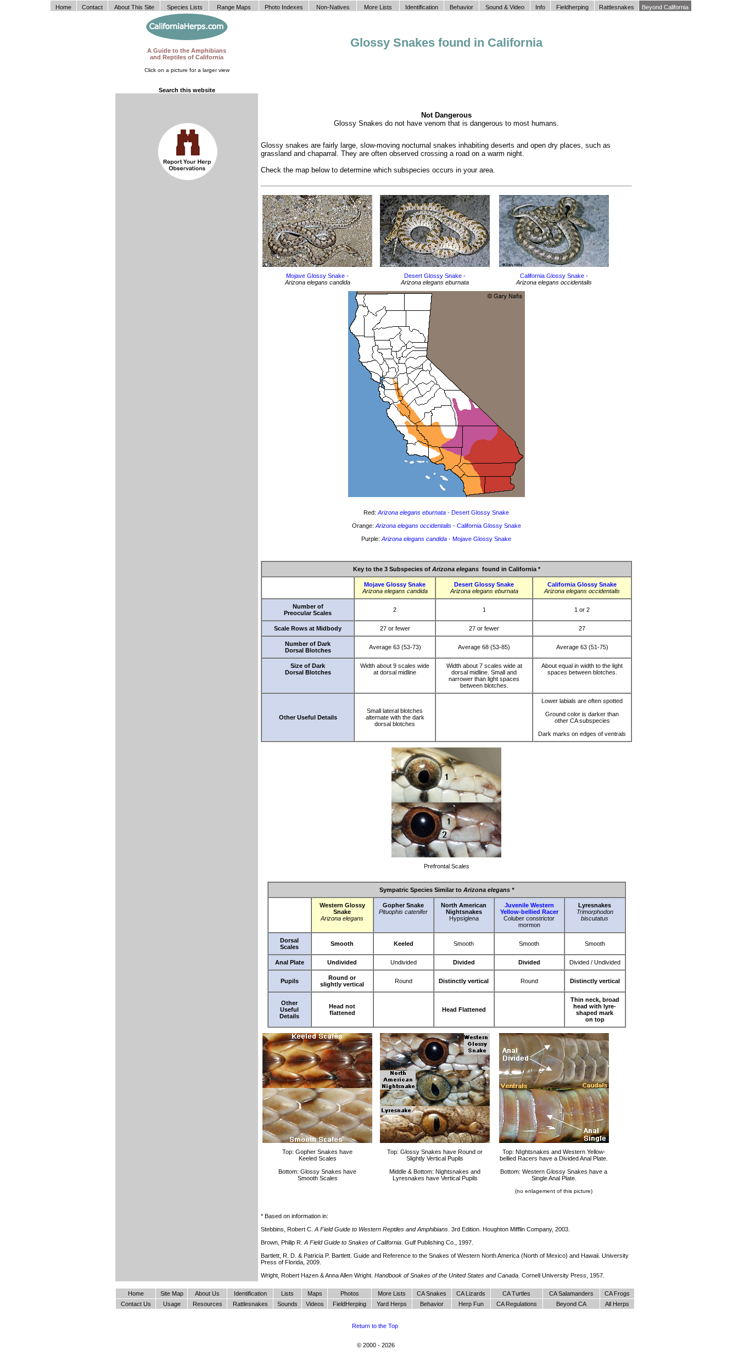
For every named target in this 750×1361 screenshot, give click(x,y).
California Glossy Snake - (554, 275)
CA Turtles (516, 1293)
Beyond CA (571, 1304)
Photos (349, 1293)
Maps (314, 1293)
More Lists (392, 1293)
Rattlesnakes (250, 1304)
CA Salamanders (571, 1293)
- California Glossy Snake (448, 525)
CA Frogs (617, 1293)
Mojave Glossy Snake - (317, 275)
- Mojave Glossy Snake (446, 539)
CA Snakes (431, 1293)
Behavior (432, 1304)
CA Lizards (470, 1293)
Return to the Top (375, 1326)
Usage (172, 1304)
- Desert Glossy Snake (443, 512)
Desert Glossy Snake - (435, 275)
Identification (250, 1293)
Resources (207, 1304)
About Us (207, 1293)
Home (136, 1293)
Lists (287, 1293)
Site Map (171, 1293)
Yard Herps (392, 1304)
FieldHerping (349, 1304)
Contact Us (136, 1304)
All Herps (617, 1304)
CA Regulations (516, 1304)
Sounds (287, 1304)
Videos (315, 1304)
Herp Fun (471, 1304)
